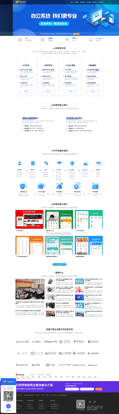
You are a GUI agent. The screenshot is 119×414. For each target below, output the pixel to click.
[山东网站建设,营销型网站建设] (90, 402)
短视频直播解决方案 (55, 406)
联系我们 (55, 412)
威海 (79, 377)
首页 (71, 2)
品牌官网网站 (42, 408)
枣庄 (45, 377)
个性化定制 (17, 408)
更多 (59, 264)
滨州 (24, 378)
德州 (95, 377)
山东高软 (95, 409)
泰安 (73, 377)
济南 (22, 377)
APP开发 (42, 395)
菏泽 (30, 378)
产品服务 (76, 2)
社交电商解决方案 (54, 404)
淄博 (39, 377)
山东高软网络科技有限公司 (29, 395)
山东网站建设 (96, 407)
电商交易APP (30, 404)
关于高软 (100, 2)
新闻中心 (94, 2)
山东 (16, 377)
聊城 (18, 378)
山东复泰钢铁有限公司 (63, 395)
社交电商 (17, 404)
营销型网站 (41, 406)
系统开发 (47, 395)
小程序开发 (92, 406)
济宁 (67, 377)
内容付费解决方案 (54, 408)
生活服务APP (30, 406)
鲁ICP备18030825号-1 (41, 412)
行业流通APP (30, 408)
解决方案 (82, 2)
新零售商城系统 (18, 406)
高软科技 (38, 395)
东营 (50, 377)
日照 (84, 377)
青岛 (33, 377)
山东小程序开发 (53, 395)
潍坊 (62, 377)
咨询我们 (26, 91)
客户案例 (88, 2)
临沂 (90, 377)
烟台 (28, 377)
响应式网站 (41, 404)
